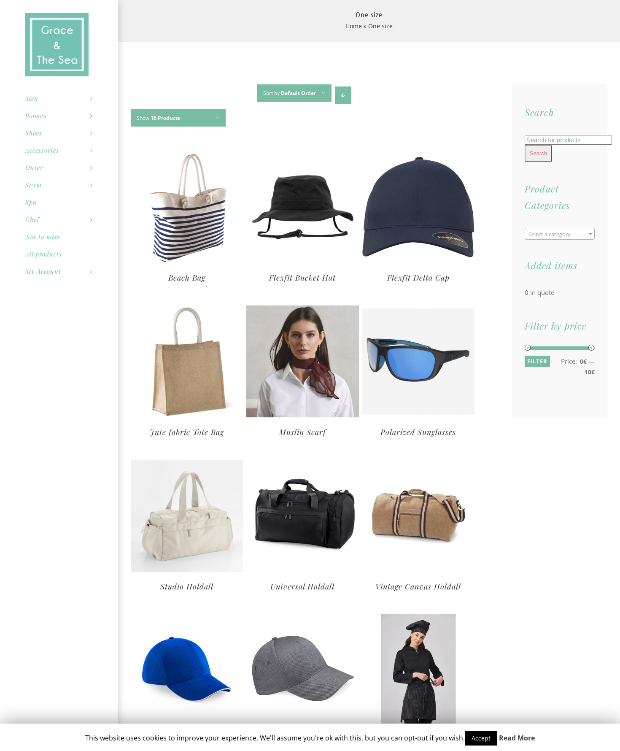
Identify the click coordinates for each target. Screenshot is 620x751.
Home (353, 26)
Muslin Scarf (302, 432)
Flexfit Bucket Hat (302, 278)
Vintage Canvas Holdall (418, 586)
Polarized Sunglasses (418, 432)
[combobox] (560, 234)
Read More (517, 738)
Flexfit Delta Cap (418, 278)
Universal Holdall (302, 586)
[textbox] (559, 234)
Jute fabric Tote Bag (187, 432)
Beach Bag (186, 278)
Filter (537, 361)
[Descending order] (343, 95)
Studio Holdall (186, 586)
